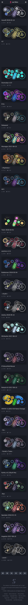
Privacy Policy (21, 594)
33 (20, 573)
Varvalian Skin (9, 600)
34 (24, 573)
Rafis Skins (21, 598)
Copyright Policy (13, 596)
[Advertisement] (12, 56)
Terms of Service (12, 594)
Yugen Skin (6, 598)
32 (16, 573)
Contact (5, 594)
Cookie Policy (5, 596)
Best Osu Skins (22, 596)
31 (11, 573)
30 (7, 573)
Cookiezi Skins (14, 598)
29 (2, 573)
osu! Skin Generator (17, 600)
